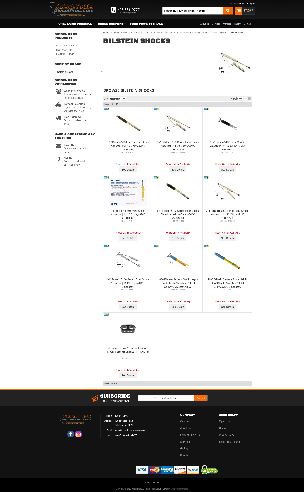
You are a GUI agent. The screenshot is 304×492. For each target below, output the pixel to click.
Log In (251, 3)
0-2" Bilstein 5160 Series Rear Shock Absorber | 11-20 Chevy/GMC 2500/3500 (178, 145)
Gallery (237, 23)
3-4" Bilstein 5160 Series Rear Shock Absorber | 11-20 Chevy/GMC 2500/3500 (227, 214)
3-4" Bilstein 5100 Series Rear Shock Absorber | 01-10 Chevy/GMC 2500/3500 (178, 214)
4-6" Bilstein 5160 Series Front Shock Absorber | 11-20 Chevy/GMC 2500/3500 (128, 282)
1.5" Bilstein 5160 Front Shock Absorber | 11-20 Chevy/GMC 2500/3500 (128, 214)
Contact (247, 23)
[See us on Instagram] (78, 434)
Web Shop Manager (179, 488)
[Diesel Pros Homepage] (71, 6)
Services (216, 23)
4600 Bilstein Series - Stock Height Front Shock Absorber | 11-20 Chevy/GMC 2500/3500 (178, 282)
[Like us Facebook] (70, 434)
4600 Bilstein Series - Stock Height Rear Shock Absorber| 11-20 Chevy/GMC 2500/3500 (227, 282)
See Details (128, 169)
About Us (204, 23)
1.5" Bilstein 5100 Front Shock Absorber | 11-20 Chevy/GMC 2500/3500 (227, 145)
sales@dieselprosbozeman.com (130, 429)
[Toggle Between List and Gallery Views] (247, 98)
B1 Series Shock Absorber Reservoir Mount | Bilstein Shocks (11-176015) (128, 349)
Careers (227, 23)
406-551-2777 (121, 415)
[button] (197, 14)
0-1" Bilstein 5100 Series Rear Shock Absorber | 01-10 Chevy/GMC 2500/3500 (128, 145)
